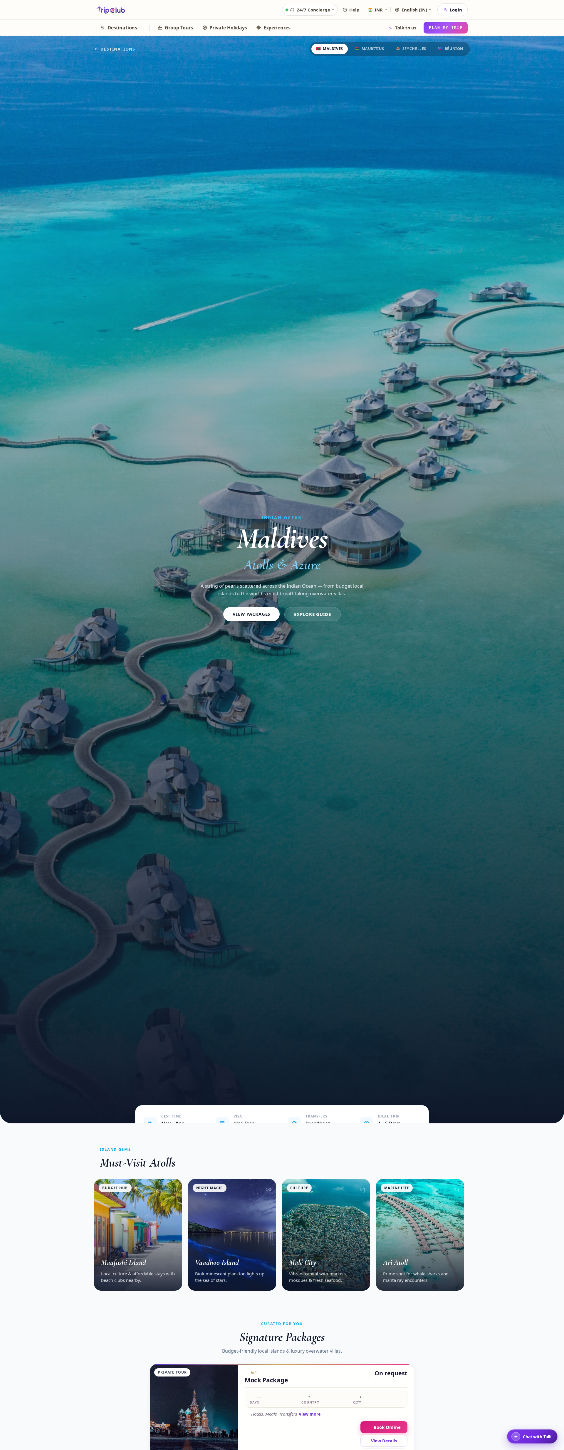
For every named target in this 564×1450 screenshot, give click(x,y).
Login (456, 10)
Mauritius (369, 48)
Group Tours (179, 27)
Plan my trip (445, 27)
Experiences (277, 27)
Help (354, 10)
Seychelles (411, 48)
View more (309, 1414)
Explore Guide (312, 614)
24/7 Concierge (313, 10)
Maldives (329, 48)
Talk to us (405, 28)
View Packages (251, 614)
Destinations (122, 27)
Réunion (450, 48)
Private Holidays (228, 27)
